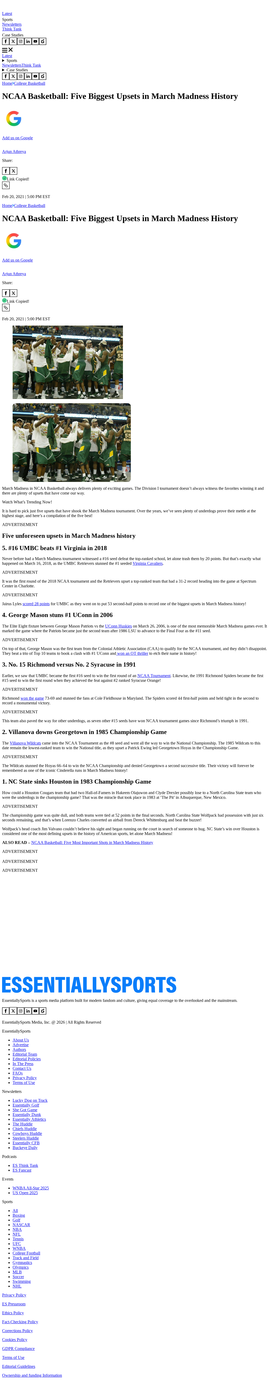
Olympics (21, 1267)
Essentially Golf (26, 1105)
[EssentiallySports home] (89, 991)
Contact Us (22, 1068)
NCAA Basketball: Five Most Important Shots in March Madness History (92, 842)
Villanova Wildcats (25, 743)
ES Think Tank (25, 1165)
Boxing (19, 1215)
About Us (21, 1040)
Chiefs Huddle (25, 1128)
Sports (12, 60)
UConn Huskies (118, 626)
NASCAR (21, 1224)
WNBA (19, 1248)
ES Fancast (22, 1170)
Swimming (22, 1281)
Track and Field (26, 1258)
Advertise (21, 1045)
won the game (32, 698)
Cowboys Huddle (27, 1133)
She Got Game (25, 1110)
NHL (17, 1286)
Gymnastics (22, 1262)
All (15, 1210)
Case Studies (17, 70)
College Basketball (29, 83)
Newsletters (12, 24)
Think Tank (12, 29)
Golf (16, 1220)
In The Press (23, 1063)
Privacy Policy (25, 1078)
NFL (17, 1234)
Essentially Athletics (29, 1119)
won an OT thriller (132, 653)
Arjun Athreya (14, 151)
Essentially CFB (26, 1143)
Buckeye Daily (25, 1147)
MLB (17, 1272)
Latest (7, 13)
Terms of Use (24, 1082)
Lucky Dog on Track (30, 1100)
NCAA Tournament (153, 675)
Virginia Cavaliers (148, 563)
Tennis (18, 1239)
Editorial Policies (27, 1059)
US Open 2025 (25, 1192)
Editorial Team (25, 1054)
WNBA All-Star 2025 (31, 1188)
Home (7, 83)
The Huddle (23, 1124)
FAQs (18, 1073)
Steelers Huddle (26, 1138)
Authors (19, 1049)
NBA (17, 1229)
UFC (17, 1243)
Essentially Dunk (27, 1114)
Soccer (18, 1276)
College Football (26, 1253)
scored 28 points (36, 604)
